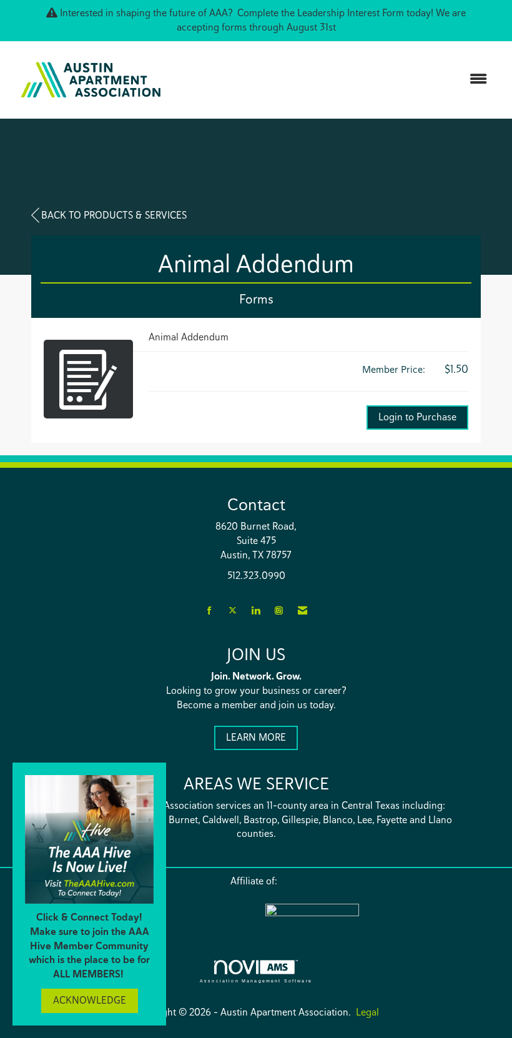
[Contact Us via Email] (302, 611)
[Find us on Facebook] (209, 611)
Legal (367, 1012)
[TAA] (365, 918)
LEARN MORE (256, 737)
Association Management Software (256, 980)
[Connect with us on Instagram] (278, 611)
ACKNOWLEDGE (89, 1000)
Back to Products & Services (114, 215)
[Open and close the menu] (335, 79)
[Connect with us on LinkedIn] (255, 611)
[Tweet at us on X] (232, 611)
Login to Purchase (417, 416)
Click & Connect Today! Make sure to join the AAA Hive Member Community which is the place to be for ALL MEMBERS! (89, 946)
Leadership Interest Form (350, 12)
